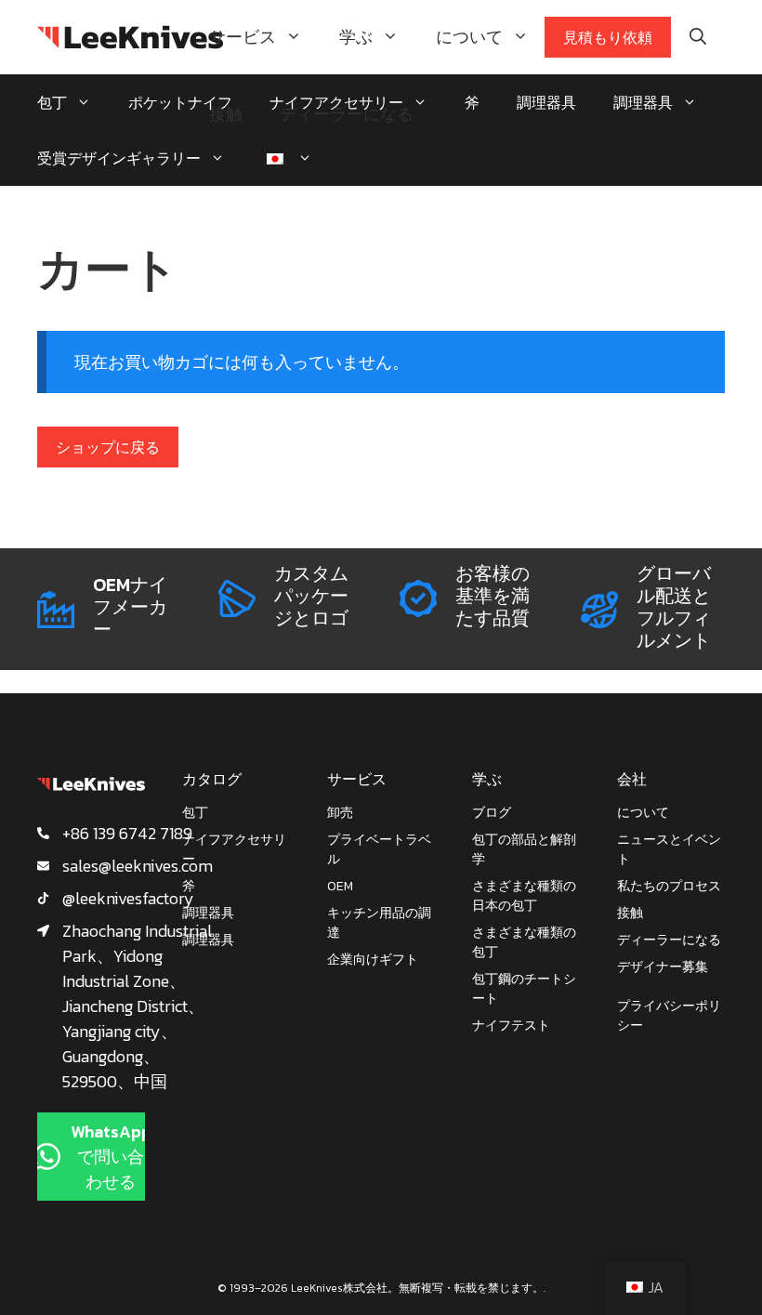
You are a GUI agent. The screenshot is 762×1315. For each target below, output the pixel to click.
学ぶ (356, 36)
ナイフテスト (511, 1025)
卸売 (340, 812)
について (469, 36)
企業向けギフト (372, 959)
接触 (226, 113)
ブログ (491, 812)
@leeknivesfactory (128, 898)
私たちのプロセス (669, 886)
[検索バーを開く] (698, 37)
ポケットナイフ (180, 102)
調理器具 (643, 102)
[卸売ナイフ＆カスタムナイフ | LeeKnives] (130, 37)
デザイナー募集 (662, 967)
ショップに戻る (108, 447)
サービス (242, 36)
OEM (340, 886)
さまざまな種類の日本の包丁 (524, 895)
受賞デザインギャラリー (119, 158)
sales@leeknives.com (137, 865)
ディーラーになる (347, 113)
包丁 (52, 102)
